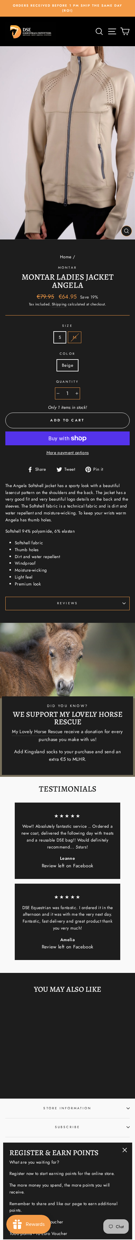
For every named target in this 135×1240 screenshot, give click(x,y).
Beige (67, 365)
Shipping (59, 304)
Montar (67, 267)
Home (65, 257)
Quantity (67, 381)
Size (67, 325)
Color (67, 353)
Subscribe (67, 1127)
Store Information (67, 1108)
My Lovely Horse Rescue (37, 731)
